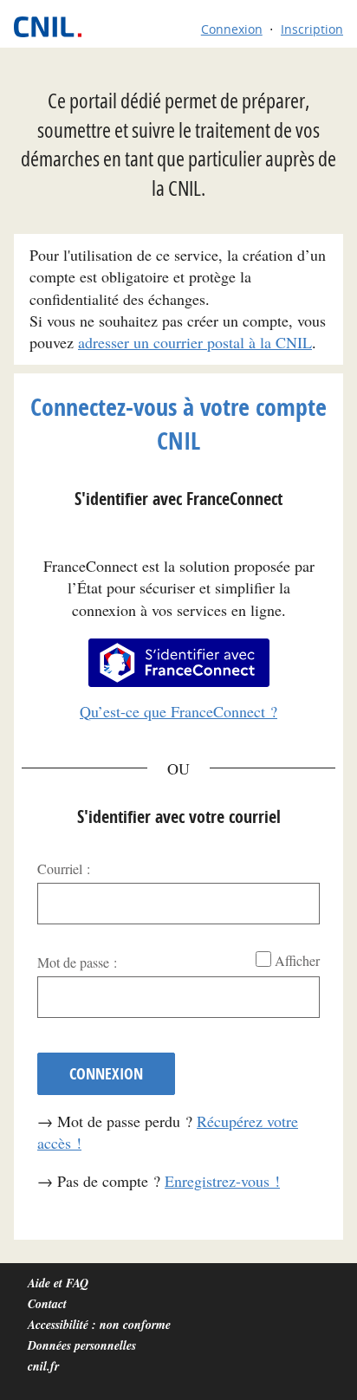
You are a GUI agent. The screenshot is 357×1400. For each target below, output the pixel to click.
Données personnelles (82, 1345)
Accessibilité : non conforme (99, 1324)
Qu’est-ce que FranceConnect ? (178, 711)
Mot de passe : (77, 962)
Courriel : (63, 868)
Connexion (232, 29)
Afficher (297, 960)
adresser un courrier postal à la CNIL (195, 342)
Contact (47, 1303)
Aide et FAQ (58, 1283)
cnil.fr (43, 1366)
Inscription (312, 29)
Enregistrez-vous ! (222, 1180)
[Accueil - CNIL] (56, 26)
